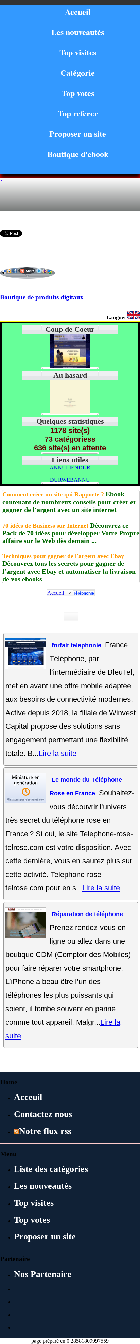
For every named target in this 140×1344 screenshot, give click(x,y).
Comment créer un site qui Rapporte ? (53, 494)
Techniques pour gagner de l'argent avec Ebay (63, 556)
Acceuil (28, 1097)
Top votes (78, 93)
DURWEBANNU (70, 480)
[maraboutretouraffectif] (70, 412)
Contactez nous (43, 1114)
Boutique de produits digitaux (42, 297)
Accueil (78, 12)
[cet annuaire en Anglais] (133, 317)
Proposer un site (77, 133)
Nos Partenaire (42, 1274)
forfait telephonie (77, 645)
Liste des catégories (51, 1169)
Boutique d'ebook (77, 154)
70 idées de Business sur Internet (45, 525)
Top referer (78, 113)
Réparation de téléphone (87, 914)
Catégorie (77, 72)
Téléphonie (83, 593)
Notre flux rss (45, 1131)
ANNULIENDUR (70, 467)
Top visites (77, 52)
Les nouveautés (77, 32)
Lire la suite (57, 753)
